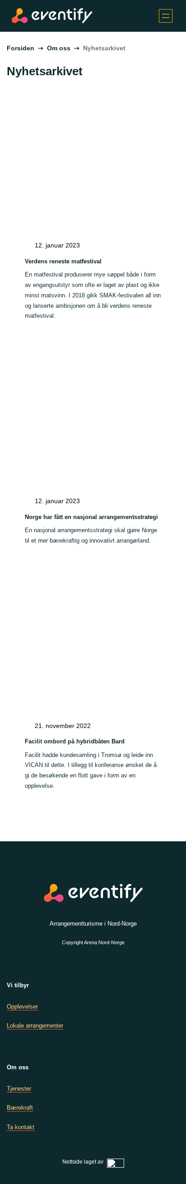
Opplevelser (22, 1006)
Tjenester (19, 1088)
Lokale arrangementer (35, 1025)
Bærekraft (20, 1107)
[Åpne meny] (165, 16)
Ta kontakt (20, 1127)
